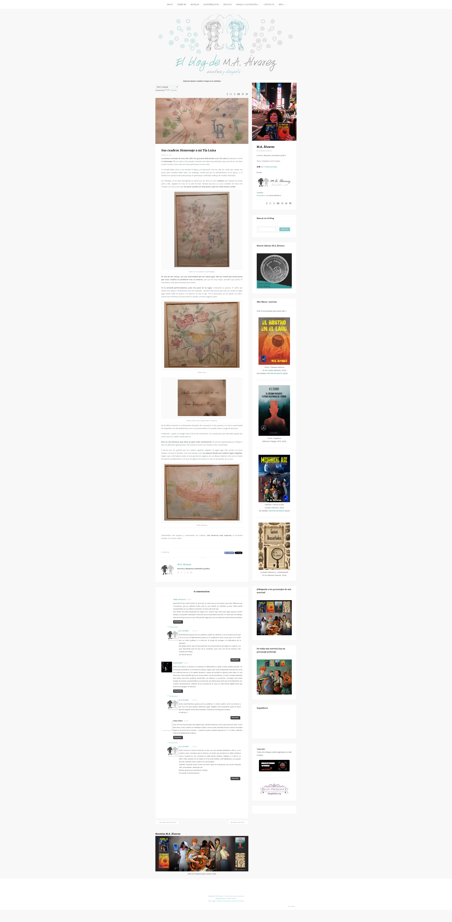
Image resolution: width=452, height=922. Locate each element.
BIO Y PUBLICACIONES (268, 167)
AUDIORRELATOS (211, 4)
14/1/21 (189, 599)
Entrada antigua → (238, 822)
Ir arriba (292, 906)
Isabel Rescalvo (179, 599)
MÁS (282, 4)
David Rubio (178, 663)
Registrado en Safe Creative (227, 898)
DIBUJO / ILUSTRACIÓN (247, 4)
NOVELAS (195, 4)
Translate (173, 90)
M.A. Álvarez (184, 564)
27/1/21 (194, 631)
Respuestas (173, 627)
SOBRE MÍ (181, 4)
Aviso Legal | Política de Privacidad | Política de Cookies (226, 901)
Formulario (261, 195)
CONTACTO (269, 4)
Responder (177, 622)
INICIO (170, 4)
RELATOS (227, 4)
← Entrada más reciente (167, 822)
